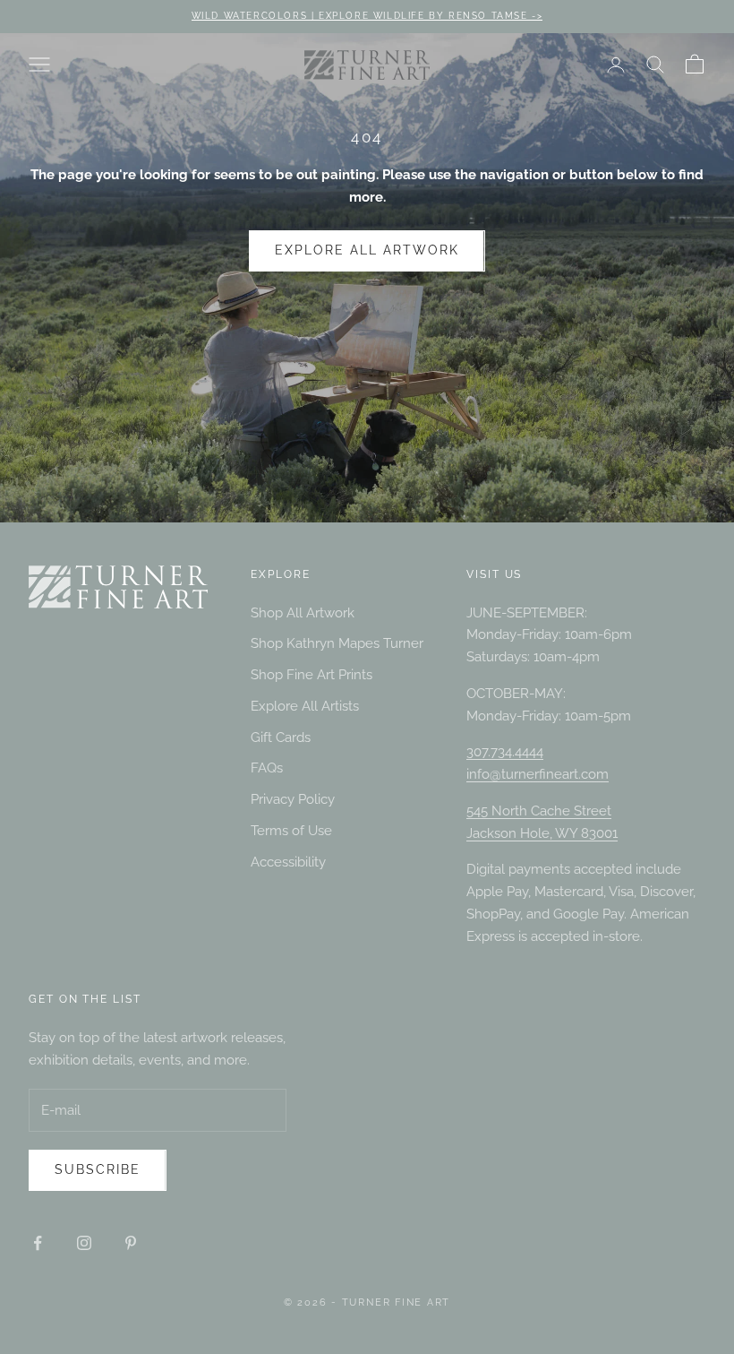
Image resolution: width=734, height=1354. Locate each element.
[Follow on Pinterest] (131, 1243)
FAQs (267, 768)
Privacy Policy (293, 799)
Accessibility (288, 862)
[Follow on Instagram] (84, 1243)
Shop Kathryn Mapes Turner (337, 643)
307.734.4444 (504, 752)
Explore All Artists (305, 706)
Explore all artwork (366, 250)
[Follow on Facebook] (38, 1243)
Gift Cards (281, 737)
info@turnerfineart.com (537, 774)
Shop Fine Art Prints (311, 675)
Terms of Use (291, 831)
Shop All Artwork (302, 613)
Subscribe (98, 1169)
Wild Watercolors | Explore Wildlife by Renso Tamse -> (367, 16)
